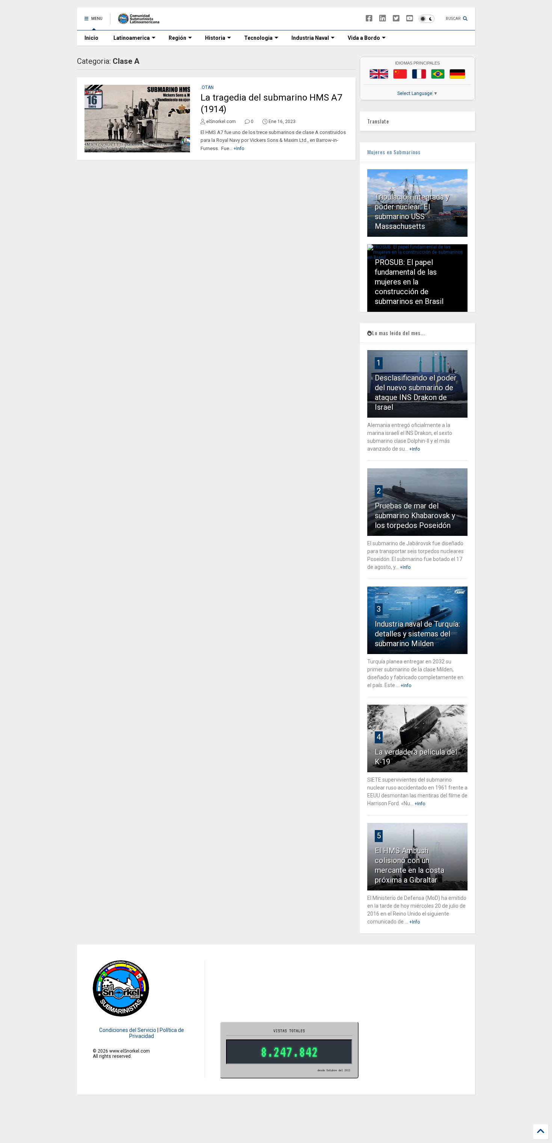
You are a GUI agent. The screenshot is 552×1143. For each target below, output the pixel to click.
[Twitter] (396, 18)
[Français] (419, 74)
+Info (239, 148)
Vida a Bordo (364, 38)
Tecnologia (258, 38)
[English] (379, 74)
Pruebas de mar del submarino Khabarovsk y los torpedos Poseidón (415, 515)
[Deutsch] (457, 74)
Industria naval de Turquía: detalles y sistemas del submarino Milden (417, 634)
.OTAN (207, 87)
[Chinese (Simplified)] (400, 74)
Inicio (91, 38)
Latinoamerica (131, 38)
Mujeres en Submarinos (394, 152)
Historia (215, 38)
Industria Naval (310, 38)
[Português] (438, 74)
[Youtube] (409, 18)
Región (177, 38)
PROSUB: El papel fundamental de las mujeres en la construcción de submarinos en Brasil (409, 282)
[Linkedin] (382, 18)
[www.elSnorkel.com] (141, 21)
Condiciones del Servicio (127, 1030)
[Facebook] (369, 18)
